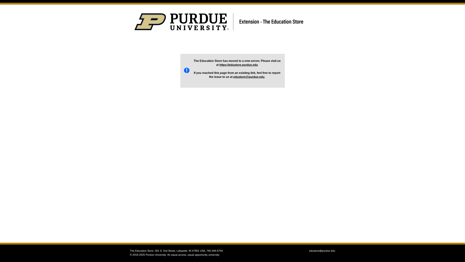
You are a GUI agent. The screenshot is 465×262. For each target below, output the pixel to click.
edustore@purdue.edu (248, 76)
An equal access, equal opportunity (187, 254)
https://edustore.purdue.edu (238, 64)
